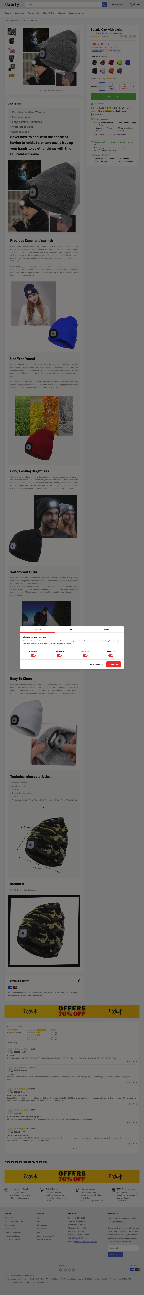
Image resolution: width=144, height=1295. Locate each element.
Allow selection (96, 664)
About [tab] (106, 629)
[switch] (33, 655)
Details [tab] (72, 629)
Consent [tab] (37, 629)
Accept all (113, 664)
